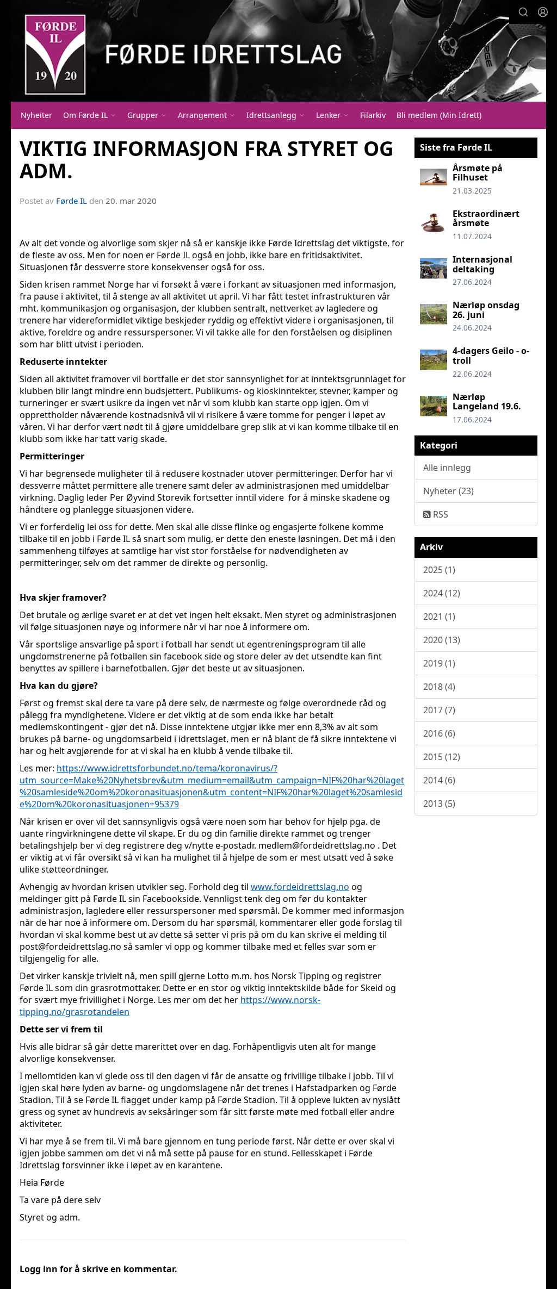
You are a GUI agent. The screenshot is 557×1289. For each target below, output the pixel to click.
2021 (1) (439, 616)
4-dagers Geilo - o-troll (491, 355)
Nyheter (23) (448, 491)
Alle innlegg (447, 468)
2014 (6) (439, 780)
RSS (439, 514)
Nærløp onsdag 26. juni (486, 310)
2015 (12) (441, 757)
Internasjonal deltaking (482, 264)
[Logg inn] (543, 12)
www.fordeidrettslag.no (300, 887)
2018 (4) (439, 687)
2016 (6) (439, 733)
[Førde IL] (278, 51)
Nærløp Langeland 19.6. (487, 402)
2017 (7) (439, 710)
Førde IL (71, 200)
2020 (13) (441, 640)
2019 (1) (439, 663)
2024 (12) (441, 593)
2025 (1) (439, 570)
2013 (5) (439, 803)
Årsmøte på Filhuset (478, 173)
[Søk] (523, 12)
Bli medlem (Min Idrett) (439, 115)
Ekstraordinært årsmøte (486, 218)
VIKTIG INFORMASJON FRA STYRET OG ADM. (207, 159)
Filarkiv (373, 115)
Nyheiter (36, 115)
